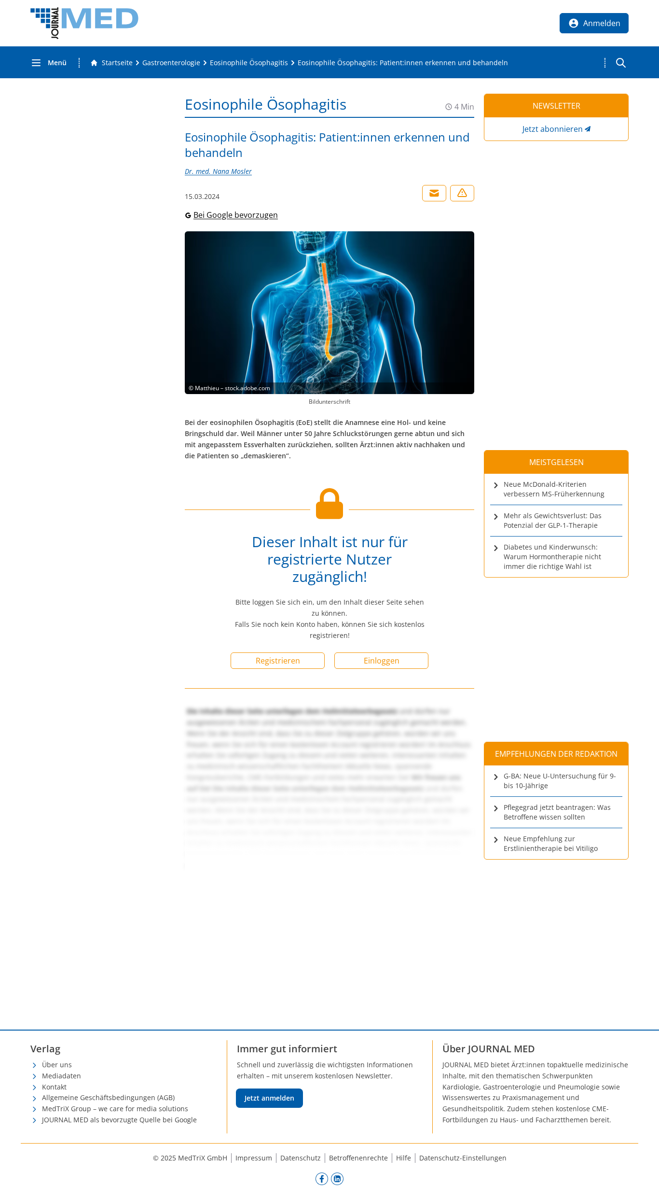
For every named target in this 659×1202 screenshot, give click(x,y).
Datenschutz (300, 1157)
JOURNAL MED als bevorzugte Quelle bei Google (119, 1119)
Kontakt (54, 1086)
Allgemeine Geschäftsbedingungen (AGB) (108, 1097)
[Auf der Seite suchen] (621, 63)
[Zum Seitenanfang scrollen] (641, 1184)
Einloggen (381, 660)
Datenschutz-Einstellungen (463, 1157)
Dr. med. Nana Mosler (218, 171)
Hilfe (403, 1157)
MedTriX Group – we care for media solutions (115, 1108)
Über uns (57, 1064)
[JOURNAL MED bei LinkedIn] (337, 1179)
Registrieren (278, 660)
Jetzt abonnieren (552, 129)
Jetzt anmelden (269, 1098)
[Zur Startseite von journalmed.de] (84, 23)
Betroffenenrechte (358, 1157)
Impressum (253, 1157)
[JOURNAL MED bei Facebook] (322, 1179)
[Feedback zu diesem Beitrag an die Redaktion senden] (462, 193)
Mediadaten (61, 1075)
